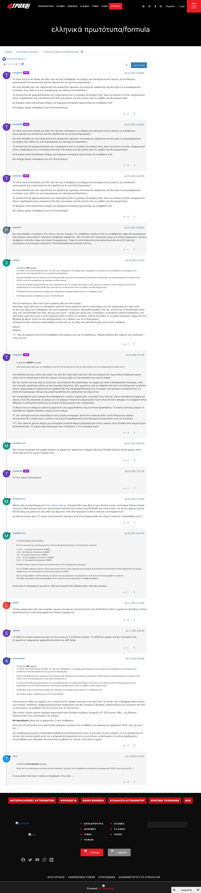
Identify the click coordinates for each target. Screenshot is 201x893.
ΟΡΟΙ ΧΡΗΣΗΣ (56, 877)
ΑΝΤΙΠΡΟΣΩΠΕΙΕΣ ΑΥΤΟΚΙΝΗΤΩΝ (32, 800)
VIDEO (118, 834)
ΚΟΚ (188, 800)
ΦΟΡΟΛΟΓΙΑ (68, 800)
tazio (15, 756)
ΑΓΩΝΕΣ (119, 823)
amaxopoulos (19, 658)
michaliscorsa (19, 443)
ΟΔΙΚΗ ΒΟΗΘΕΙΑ (93, 800)
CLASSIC (119, 829)
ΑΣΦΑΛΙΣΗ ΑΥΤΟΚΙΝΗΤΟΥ (127, 800)
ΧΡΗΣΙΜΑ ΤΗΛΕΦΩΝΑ (165, 800)
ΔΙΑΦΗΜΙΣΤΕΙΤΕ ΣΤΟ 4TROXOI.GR (139, 877)
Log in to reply (139, 65)
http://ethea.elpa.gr (56, 505)
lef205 (16, 602)
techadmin (17, 73)
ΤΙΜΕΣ (88, 834)
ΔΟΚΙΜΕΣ (90, 829)
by (94, 888)
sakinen (16, 630)
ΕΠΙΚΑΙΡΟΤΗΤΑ (93, 823)
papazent (17, 227)
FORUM (89, 839)
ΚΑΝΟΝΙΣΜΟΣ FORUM (81, 877)
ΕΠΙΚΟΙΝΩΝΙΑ (106, 877)
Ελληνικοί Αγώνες (16, 58)
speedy (16, 260)
